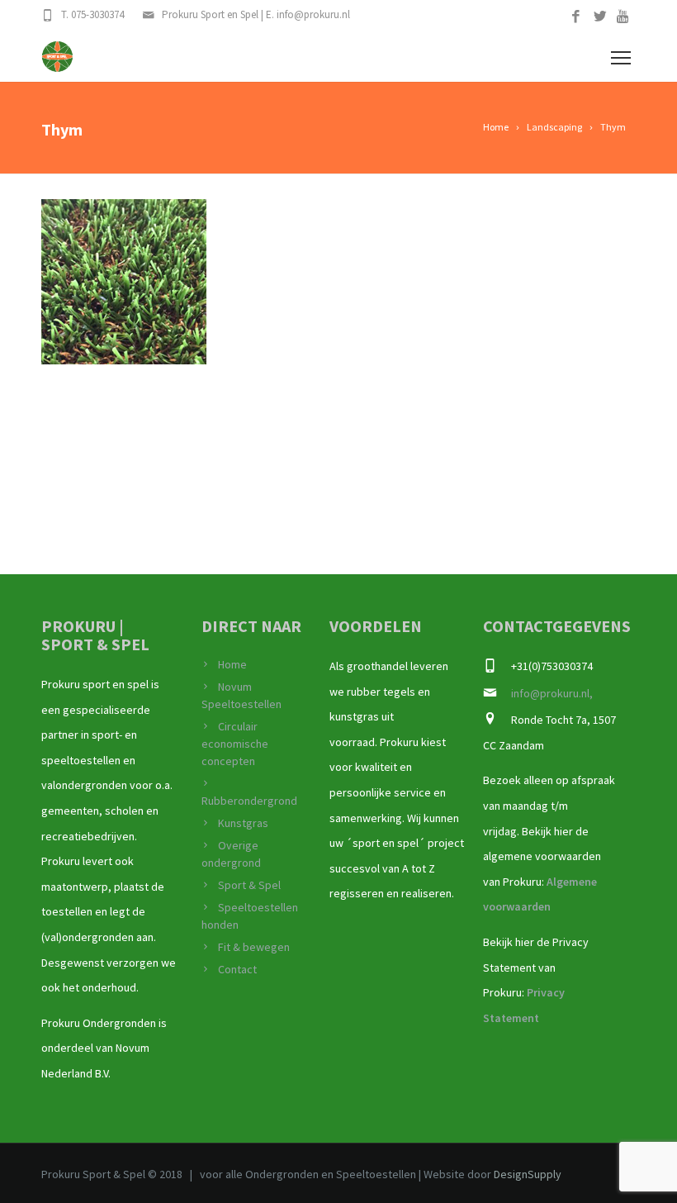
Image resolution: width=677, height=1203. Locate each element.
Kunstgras (243, 822)
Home (232, 664)
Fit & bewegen (254, 946)
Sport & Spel (249, 884)
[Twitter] (600, 17)
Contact (237, 969)
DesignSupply (527, 1174)
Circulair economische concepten (234, 743)
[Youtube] (624, 17)
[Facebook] (576, 17)
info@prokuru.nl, (552, 693)
